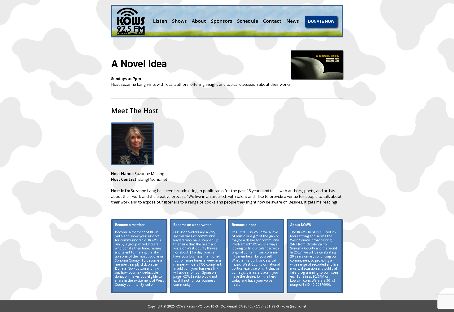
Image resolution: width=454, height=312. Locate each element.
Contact (272, 21)
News (292, 21)
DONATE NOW (321, 21)
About (199, 21)
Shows (179, 21)
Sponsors (221, 21)
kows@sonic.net (294, 306)
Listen (160, 21)
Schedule (247, 21)
